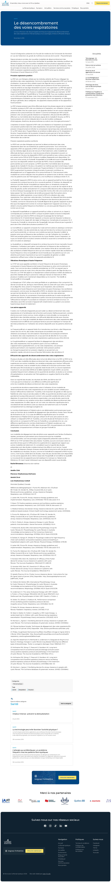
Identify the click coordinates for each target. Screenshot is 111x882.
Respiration (22, 690)
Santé (15, 18)
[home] (5, 3)
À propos (61, 848)
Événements (62, 852)
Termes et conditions (82, 843)
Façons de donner (102, 3)
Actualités (61, 850)
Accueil (60, 843)
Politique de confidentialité (80, 846)
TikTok (95, 848)
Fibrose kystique (17, 684)
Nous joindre (84, 8)
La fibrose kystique (29, 8)
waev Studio (46, 874)
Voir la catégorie (66, 703)
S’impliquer (75, 8)
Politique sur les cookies (79, 850)
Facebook (96, 843)
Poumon (30, 690)
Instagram (96, 845)
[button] (39, 8)
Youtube (96, 852)
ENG (88, 3)
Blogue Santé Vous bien (62, 855)
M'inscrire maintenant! (67, 777)
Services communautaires (61, 8)
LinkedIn (96, 850)
